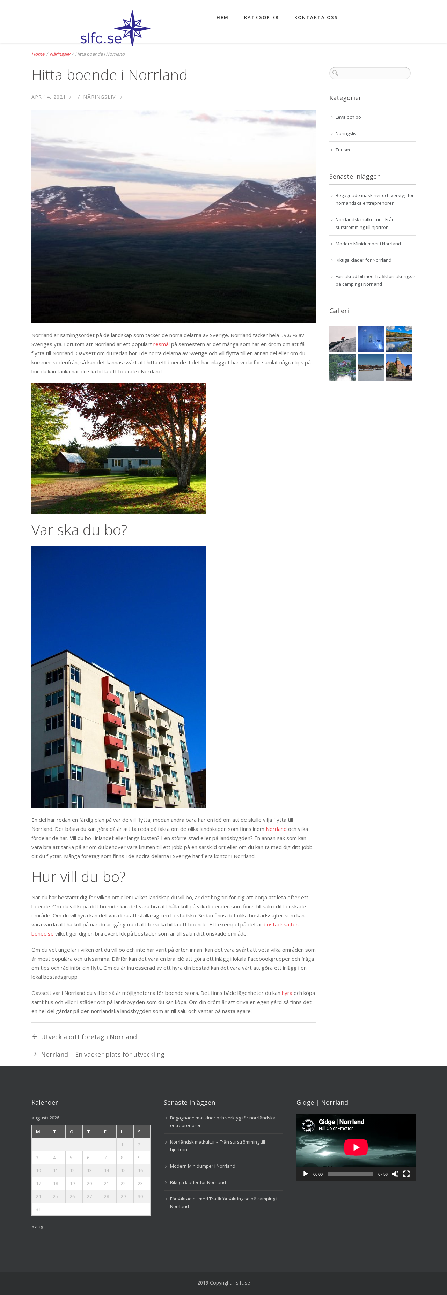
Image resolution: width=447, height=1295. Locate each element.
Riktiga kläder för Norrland (363, 260)
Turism (343, 150)
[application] (356, 1147)
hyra (287, 992)
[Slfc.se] (101, 31)
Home (37, 54)
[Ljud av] (395, 1173)
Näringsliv (60, 54)
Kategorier (261, 17)
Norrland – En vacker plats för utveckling (102, 1054)
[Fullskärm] (406, 1173)
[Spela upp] (305, 1173)
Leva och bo (348, 117)
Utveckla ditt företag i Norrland (89, 1037)
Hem (223, 17)
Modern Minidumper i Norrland (368, 243)
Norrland (276, 828)
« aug (37, 1226)
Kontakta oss (316, 17)
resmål (161, 344)
